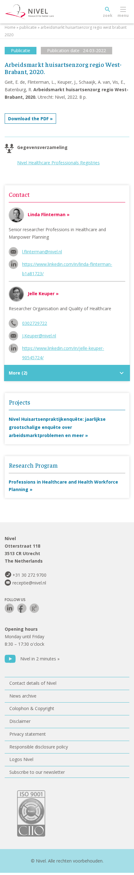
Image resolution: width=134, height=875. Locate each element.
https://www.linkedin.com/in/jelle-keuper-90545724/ (63, 349)
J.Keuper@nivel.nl (39, 336)
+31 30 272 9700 (29, 575)
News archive (22, 696)
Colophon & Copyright (31, 708)
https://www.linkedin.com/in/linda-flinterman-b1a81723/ (67, 265)
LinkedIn (9, 608)
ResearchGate (34, 608)
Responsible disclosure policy (38, 747)
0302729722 (34, 323)
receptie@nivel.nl (29, 583)
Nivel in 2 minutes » (40, 659)
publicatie (28, 27)
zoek (107, 15)
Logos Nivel (21, 759)
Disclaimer (20, 721)
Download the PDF (28, 119)
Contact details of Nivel (32, 683)
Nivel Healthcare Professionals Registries (58, 163)
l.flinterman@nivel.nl (42, 252)
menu (123, 15)
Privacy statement (27, 734)
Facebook (21, 608)
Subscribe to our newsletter (37, 772)
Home (10, 27)
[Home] (44, 12)
